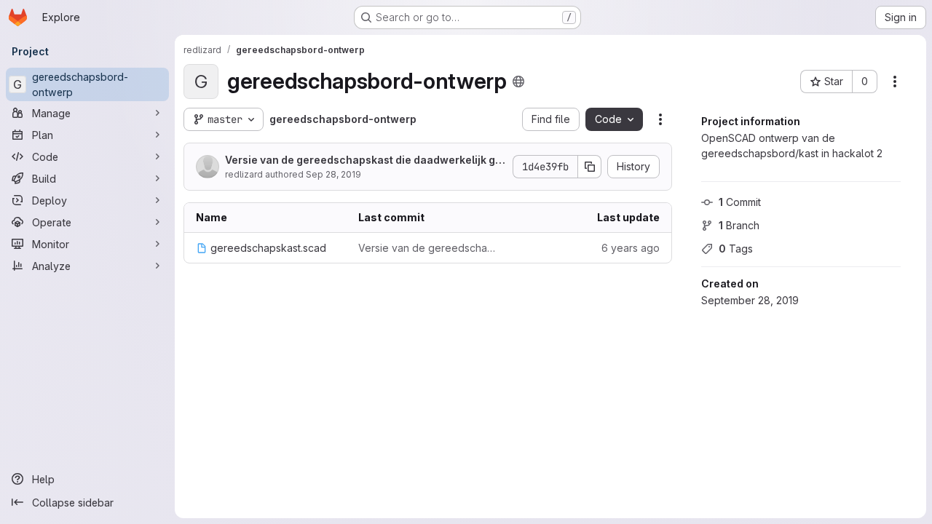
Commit (740, 202)
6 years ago (630, 248)
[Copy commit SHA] (589, 166)
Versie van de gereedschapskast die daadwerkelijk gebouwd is (363, 160)
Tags (736, 248)
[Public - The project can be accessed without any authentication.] (518, 81)
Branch (739, 225)
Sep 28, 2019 (333, 174)
